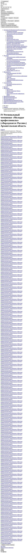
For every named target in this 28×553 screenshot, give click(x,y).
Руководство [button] (10, 38)
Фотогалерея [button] (10, 92)
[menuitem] (15, 42)
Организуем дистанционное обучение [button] (16, 63)
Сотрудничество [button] (8, 82)
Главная (6, 107)
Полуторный (10, 20)
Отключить (9, 11)
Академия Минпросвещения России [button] (13, 100)
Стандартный (4, 17)
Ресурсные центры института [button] (14, 84)
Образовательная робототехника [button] (15, 80)
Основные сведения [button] (12, 31)
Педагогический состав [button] (13, 39)
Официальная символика (7, 547)
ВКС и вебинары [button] (11, 78)
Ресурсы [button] (6, 86)
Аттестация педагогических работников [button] (17, 76)
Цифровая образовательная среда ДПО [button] (13, 101)
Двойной (17, 20)
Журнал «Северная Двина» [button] (13, 91)
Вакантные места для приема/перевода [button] (16, 47)
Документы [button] (9, 35)
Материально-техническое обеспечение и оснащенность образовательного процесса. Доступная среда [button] (17, 42)
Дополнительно (5, 8)
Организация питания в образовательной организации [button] (14, 53)
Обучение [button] (6, 55)
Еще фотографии (6, 543)
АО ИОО (3, 546)
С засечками (11, 23)
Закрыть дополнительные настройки (9, 26)
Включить (3, 11)
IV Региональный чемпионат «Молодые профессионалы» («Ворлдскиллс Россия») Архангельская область (14, 110)
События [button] (9, 77)
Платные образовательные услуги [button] (15, 44)
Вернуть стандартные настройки (8, 25)
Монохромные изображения (7, 13)
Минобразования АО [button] (9, 99)
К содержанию (4, 1)
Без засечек (4, 23)
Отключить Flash (5, 15)
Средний (11, 17)
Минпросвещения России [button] (10, 97)
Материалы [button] (6, 88)
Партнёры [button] (9, 85)
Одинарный (3, 20)
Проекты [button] (9, 81)
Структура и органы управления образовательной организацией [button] (15, 33)
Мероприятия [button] (7, 72)
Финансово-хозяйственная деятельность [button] (17, 46)
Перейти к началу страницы (7, 544)
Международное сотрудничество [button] (15, 51)
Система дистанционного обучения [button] (16, 62)
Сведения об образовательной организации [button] (15, 30)
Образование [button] (10, 36)
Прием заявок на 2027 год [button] (13, 70)
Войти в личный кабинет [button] (10, 103)
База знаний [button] (10, 89)
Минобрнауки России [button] (9, 96)
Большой (16, 17)
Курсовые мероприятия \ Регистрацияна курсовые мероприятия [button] (16, 60)
